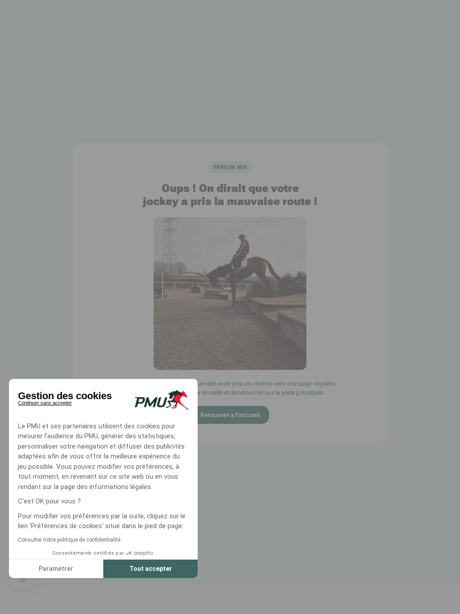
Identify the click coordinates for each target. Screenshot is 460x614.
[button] (23, 579)
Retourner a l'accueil (230, 414)
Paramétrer (56, 568)
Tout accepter (150, 568)
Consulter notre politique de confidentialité (69, 540)
